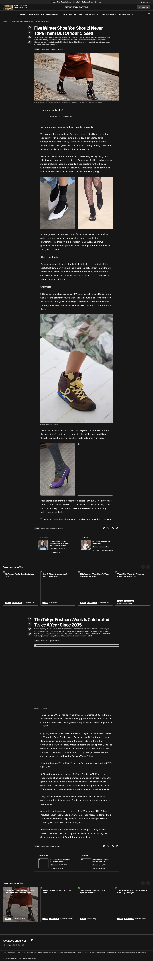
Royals (95, 865)
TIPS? (40, 953)
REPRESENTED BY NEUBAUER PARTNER (134, 953)
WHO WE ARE (21, 953)
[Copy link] (29, 42)
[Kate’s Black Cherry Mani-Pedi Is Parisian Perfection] (55, 862)
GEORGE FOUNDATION (114, 953)
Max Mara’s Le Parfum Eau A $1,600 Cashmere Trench (75, 2)
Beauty (54, 2)
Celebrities (54, 549)
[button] (145, 2)
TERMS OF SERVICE (70, 953)
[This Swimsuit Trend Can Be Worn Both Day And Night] (95, 588)
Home (5, 21)
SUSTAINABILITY (57, 953)
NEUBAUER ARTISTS (9, 953)
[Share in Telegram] (29, 37)
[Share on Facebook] (29, 27)
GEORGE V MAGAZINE (76, 7)
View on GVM (23, 7)
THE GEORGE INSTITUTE (97, 953)
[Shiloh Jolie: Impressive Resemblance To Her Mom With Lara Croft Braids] (55, 545)
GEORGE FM (47, 953)
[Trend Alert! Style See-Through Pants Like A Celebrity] (132, 588)
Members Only (104, 547)
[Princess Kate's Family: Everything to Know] (98, 862)
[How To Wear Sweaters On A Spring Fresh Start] (57, 588)
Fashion (37, 49)
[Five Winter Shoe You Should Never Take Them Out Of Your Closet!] (20, 904)
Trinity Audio (61, 116)
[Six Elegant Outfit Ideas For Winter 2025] (20, 588)
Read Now (98, 2)
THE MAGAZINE (31, 953)
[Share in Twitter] (29, 32)
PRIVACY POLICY (83, 953)
